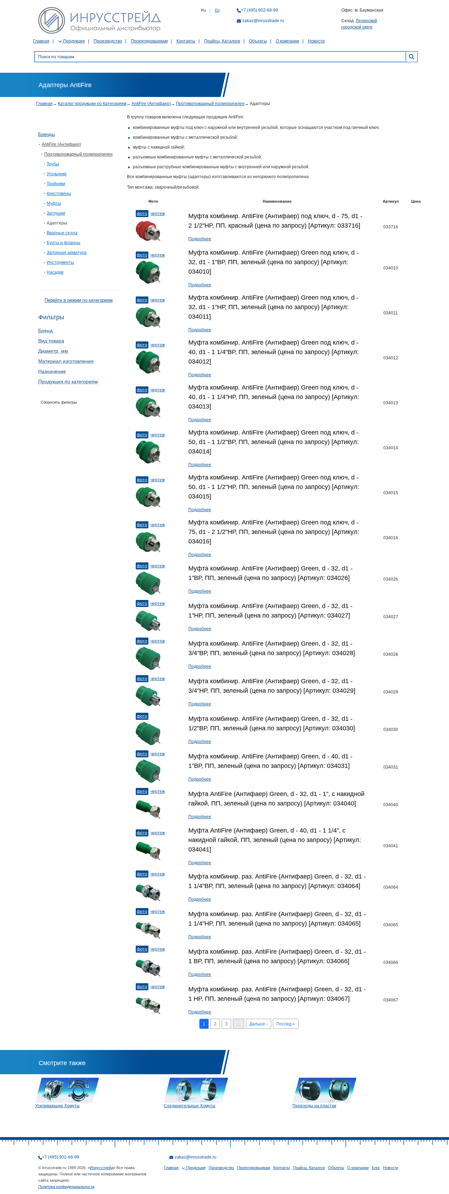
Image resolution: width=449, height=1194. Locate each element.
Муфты (54, 203)
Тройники (56, 183)
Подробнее (199, 238)
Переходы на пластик (314, 1105)
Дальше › (258, 1024)
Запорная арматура (67, 252)
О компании (287, 41)
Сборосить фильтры (59, 402)
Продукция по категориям (68, 381)
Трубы (53, 164)
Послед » (285, 1024)
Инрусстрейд (101, 1168)
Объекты (258, 41)
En (217, 10)
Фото (142, 213)
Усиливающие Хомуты (57, 1105)
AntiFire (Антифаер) (151, 103)
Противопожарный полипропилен (210, 103)
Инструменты (60, 262)
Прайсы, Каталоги (222, 41)
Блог (376, 1168)
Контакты (185, 41)
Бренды (46, 134)
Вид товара (51, 341)
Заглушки (56, 213)
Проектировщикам (149, 41)
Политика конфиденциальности (66, 1187)
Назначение (52, 371)
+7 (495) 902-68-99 (259, 10)
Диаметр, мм (53, 351)
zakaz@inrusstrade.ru (263, 20)
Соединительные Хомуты (189, 1105)
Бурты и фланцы (63, 242)
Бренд (45, 330)
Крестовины (59, 193)
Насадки (55, 272)
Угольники (57, 173)
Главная (41, 41)
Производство (108, 41)
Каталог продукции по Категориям (92, 103)
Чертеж (157, 213)
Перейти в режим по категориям (79, 300)
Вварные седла (62, 232)
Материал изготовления (66, 361)
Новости (316, 41)
